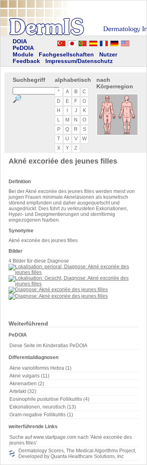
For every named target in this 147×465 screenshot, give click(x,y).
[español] (93, 42)
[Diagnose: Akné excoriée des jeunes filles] (58, 289)
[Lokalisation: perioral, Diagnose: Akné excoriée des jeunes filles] (73, 272)
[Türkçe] (61, 42)
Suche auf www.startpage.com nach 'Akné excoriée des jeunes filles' (70, 440)
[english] (133, 42)
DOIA (20, 41)
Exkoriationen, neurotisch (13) (42, 407)
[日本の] (72, 42)
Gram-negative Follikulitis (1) (41, 415)
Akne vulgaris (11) (29, 376)
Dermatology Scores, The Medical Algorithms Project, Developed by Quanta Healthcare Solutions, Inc (77, 453)
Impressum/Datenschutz (79, 61)
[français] (104, 42)
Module (23, 54)
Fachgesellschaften (66, 54)
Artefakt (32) (22, 391)
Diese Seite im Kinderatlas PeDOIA (48, 345)
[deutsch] (114, 42)
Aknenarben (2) (26, 383)
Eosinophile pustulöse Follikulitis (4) (49, 399)
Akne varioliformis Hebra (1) (40, 368)
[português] (82, 42)
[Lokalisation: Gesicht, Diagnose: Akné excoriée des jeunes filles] (73, 284)
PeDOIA (23, 48)
